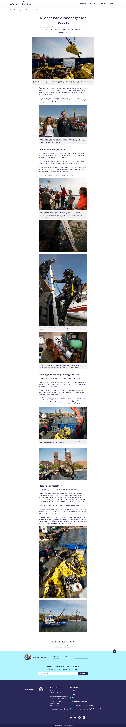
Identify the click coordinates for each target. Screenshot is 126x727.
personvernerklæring (75, 677)
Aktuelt (16, 10)
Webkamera (82, 3)
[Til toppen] (114, 651)
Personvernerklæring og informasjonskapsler (63, 725)
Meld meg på (82, 673)
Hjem (11, 10)
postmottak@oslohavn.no (60, 698)
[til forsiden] (32, 689)
